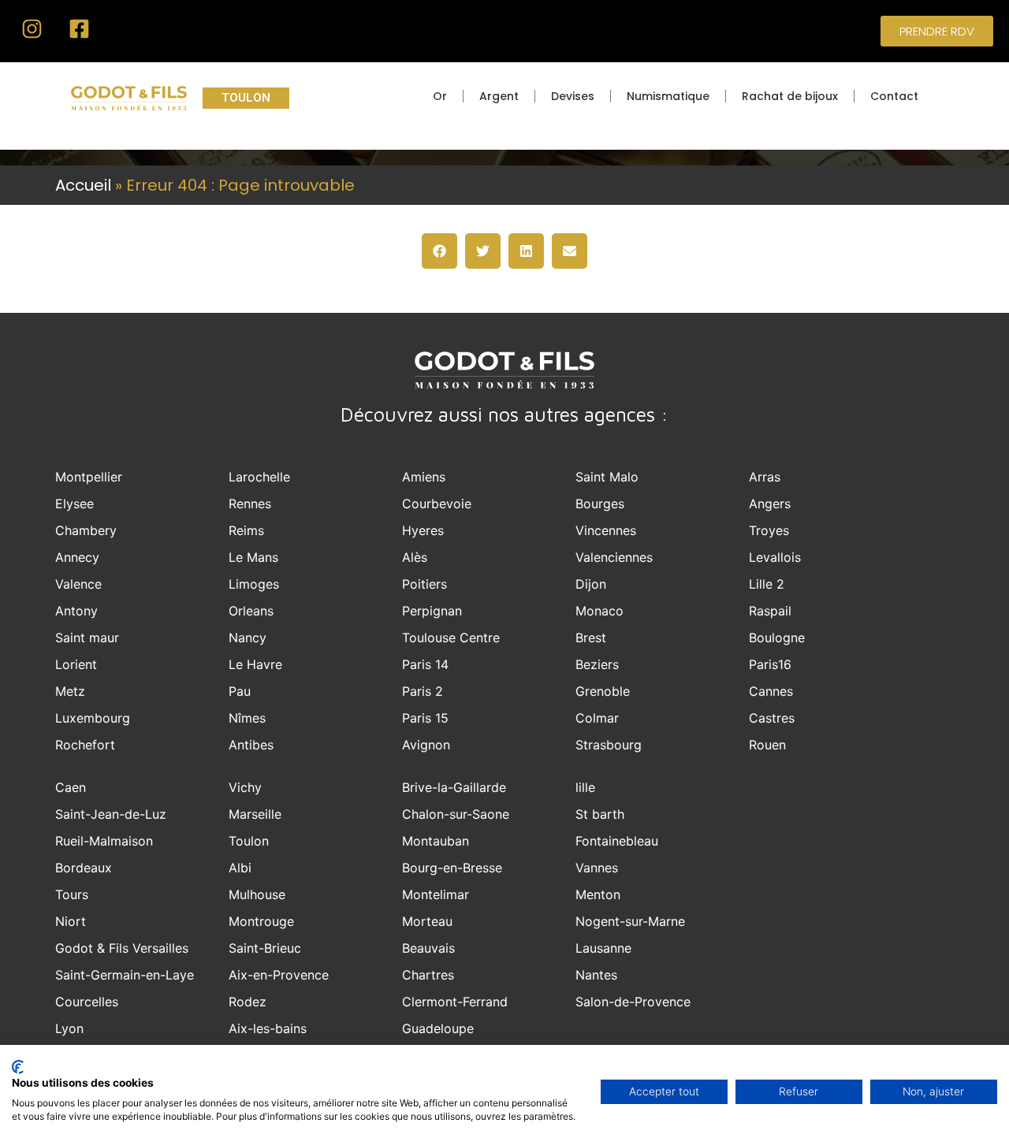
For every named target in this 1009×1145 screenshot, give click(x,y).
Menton (597, 894)
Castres (772, 718)
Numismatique (668, 96)
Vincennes (605, 530)
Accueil (83, 185)
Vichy (245, 787)
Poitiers (424, 584)
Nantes (596, 975)
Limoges (254, 584)
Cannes (771, 691)
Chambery (86, 530)
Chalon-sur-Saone (455, 814)
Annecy (77, 557)
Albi (240, 867)
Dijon (590, 584)
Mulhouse (257, 894)
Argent (499, 96)
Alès (414, 557)
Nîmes (247, 718)
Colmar (597, 718)
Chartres (428, 975)
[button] (439, 251)
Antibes (251, 745)
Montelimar (435, 894)
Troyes (769, 530)
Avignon (426, 745)
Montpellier (88, 477)
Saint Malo (607, 477)
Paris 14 (425, 664)
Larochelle (259, 477)
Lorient (76, 664)
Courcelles (86, 1001)
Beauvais (428, 948)
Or (440, 96)
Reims (246, 530)
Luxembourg (92, 718)
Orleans (251, 611)
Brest (590, 637)
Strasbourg (608, 745)
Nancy (247, 637)
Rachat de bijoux (790, 96)
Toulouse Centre (451, 637)
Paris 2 (422, 691)
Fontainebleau (616, 841)
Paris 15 (425, 718)
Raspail (770, 611)
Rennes (250, 503)
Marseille (255, 814)
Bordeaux (83, 867)
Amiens (423, 477)
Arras (764, 477)
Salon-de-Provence (633, 1001)
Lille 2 (766, 584)
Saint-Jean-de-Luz (110, 814)
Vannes (596, 867)
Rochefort (85, 745)
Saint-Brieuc (265, 948)
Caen (70, 787)
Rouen (767, 745)
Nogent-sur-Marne (630, 921)
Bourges (599, 503)
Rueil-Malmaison (104, 841)
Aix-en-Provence (279, 975)
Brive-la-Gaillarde (454, 787)
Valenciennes (614, 557)
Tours (71, 894)
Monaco (599, 611)
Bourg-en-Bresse (452, 867)
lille (585, 787)
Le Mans (253, 557)
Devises (572, 96)
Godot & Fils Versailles (121, 948)
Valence (78, 584)
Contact (894, 96)
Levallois (775, 557)
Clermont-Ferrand (455, 1001)
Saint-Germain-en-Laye (124, 975)
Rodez (247, 1001)
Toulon (249, 841)
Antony (76, 611)
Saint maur (87, 637)
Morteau (427, 921)
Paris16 (770, 664)
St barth (599, 814)
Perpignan (432, 611)
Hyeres (423, 530)
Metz (70, 691)
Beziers (597, 664)
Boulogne (777, 637)
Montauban (435, 841)
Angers (770, 503)
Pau (240, 691)
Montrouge (261, 921)
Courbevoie (436, 503)
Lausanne (603, 948)
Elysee (74, 503)
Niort (70, 921)
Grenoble (602, 691)
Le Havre (255, 664)
